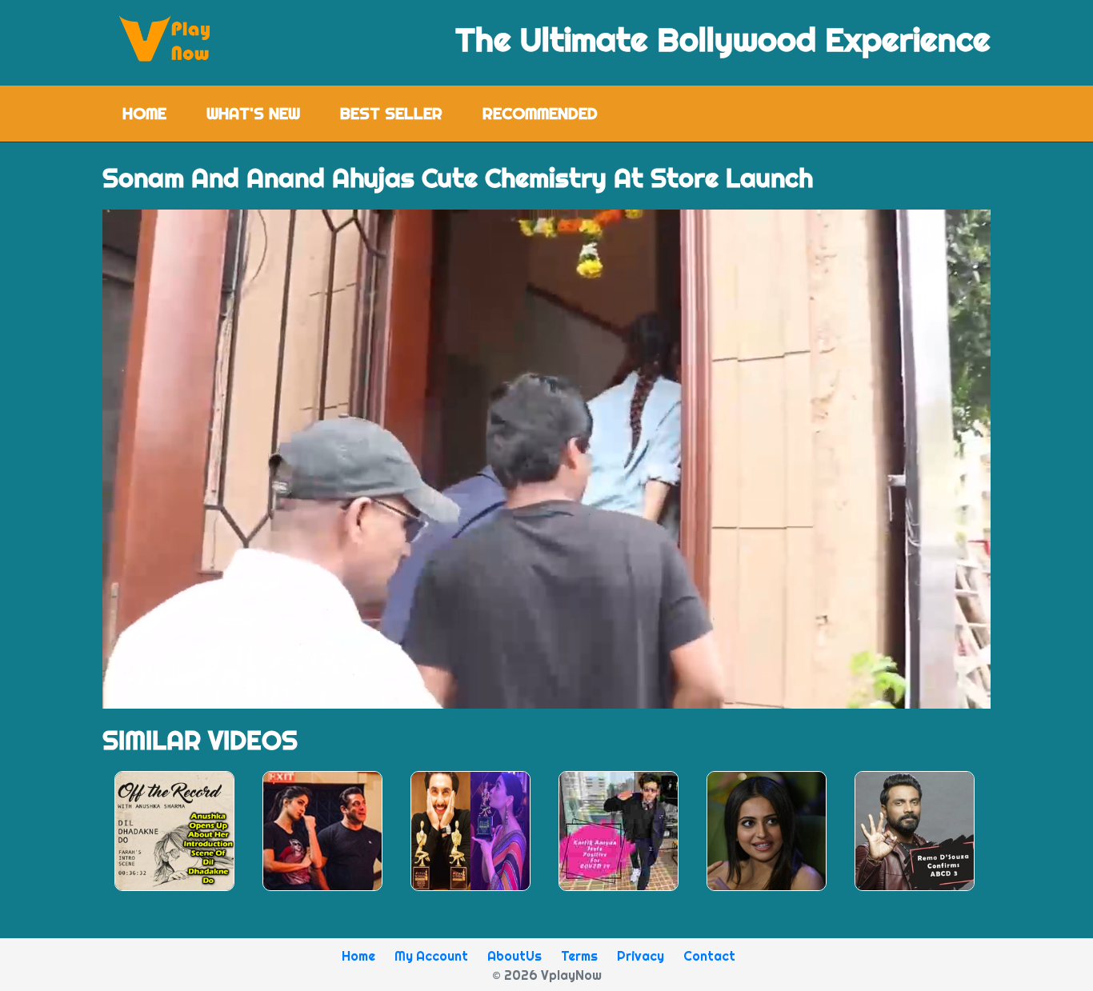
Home (154, 113)
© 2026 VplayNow (547, 975)
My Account (431, 956)
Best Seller (391, 113)
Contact (709, 956)
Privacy (640, 956)
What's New (253, 113)
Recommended (540, 113)
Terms (579, 956)
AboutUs (514, 956)
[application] (546, 459)
